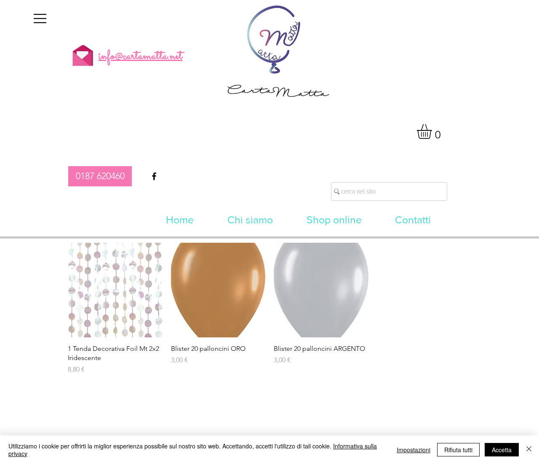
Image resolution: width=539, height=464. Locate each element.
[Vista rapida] (115, 290)
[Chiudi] (529, 449)
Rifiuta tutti (458, 449)
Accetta (502, 449)
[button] (40, 18)
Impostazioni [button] (413, 449)
